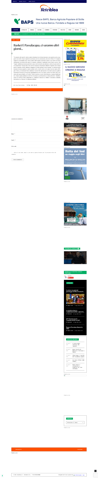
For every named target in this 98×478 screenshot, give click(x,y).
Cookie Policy (32, 1)
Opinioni (55, 29)
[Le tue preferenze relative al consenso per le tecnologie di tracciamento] (2, 475)
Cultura (39, 29)
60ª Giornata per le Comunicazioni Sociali (73, 319)
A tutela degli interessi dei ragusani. (76, 345)
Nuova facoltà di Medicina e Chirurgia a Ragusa (78, 351)
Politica (63, 29)
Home (13, 40)
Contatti (15, 1)
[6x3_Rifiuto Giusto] (75, 85)
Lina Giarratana (19, 85)
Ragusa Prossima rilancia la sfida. (74, 328)
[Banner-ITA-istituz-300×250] (75, 375)
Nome (13, 134)
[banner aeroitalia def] (75, 145)
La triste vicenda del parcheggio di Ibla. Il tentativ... (75, 290)
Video (83, 29)
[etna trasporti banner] (75, 81)
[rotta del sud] (75, 164)
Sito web (13, 146)
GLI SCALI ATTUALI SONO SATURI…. (78, 361)
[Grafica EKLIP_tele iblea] (75, 120)
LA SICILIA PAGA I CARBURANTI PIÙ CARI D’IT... (75, 311)
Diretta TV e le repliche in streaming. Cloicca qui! (74, 268)
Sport (69, 29)
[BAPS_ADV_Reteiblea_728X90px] (49, 26)
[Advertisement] (37, 104)
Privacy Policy (22, 1)
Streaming (15, 29)
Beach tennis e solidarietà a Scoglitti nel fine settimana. (77, 366)
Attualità (24, 29)
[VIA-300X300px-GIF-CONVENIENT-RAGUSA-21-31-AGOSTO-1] (75, 62)
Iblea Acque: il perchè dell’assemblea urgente (78, 356)
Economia (47, 29)
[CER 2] (75, 179)
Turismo (77, 29)
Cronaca (32, 29)
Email (13, 140)
